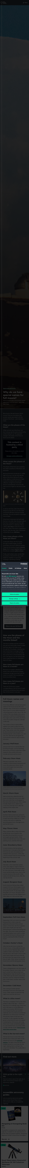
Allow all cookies (14, 594)
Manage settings (13, 598)
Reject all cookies (14, 603)
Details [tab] (11, 568)
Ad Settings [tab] (18, 568)
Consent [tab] (4, 568)
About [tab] (25, 568)
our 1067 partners (11, 576)
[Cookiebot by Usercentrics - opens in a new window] (20, 564)
